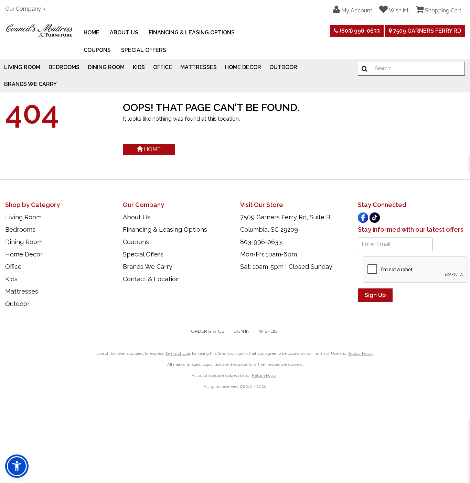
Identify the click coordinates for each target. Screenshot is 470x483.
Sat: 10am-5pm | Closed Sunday (286, 266)
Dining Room (106, 67)
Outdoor (283, 67)
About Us (124, 32)
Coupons (97, 50)
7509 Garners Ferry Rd (426, 31)
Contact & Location (151, 279)
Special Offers (143, 50)
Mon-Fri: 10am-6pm (268, 254)
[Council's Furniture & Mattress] (39, 30)
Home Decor (243, 67)
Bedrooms (64, 67)
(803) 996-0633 (359, 31)
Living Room (22, 67)
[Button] (364, 68)
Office (162, 67)
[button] (353, 10)
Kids (139, 67)
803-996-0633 (261, 241)
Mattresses (198, 67)
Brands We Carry (30, 84)
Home (91, 32)
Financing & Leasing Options (192, 32)
